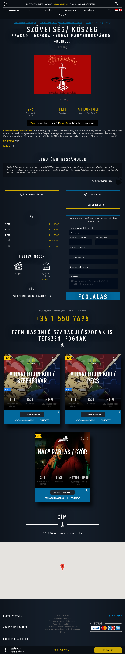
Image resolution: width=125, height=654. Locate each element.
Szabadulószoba (43, 123)
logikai (72, 123)
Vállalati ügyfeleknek (86, 4)
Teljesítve (44, 420)
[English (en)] (120, 10)
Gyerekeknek (13, 10)
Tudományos (88, 10)
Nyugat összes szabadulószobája (39, 4)
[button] (62, 567)
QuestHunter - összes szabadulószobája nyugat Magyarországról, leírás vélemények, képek (62, 629)
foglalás (108, 650)
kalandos (80, 123)
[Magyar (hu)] (116, 10)
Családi (48, 10)
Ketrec (62, 41)
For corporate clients (17, 639)
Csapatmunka (70, 10)
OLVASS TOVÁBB (32, 414)
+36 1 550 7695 (62, 318)
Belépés (15, 648)
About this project (15, 627)
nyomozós (89, 123)
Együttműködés (12, 615)
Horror (30, 10)
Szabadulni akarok (24, 420)
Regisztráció (17, 651)
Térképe (73, 4)
